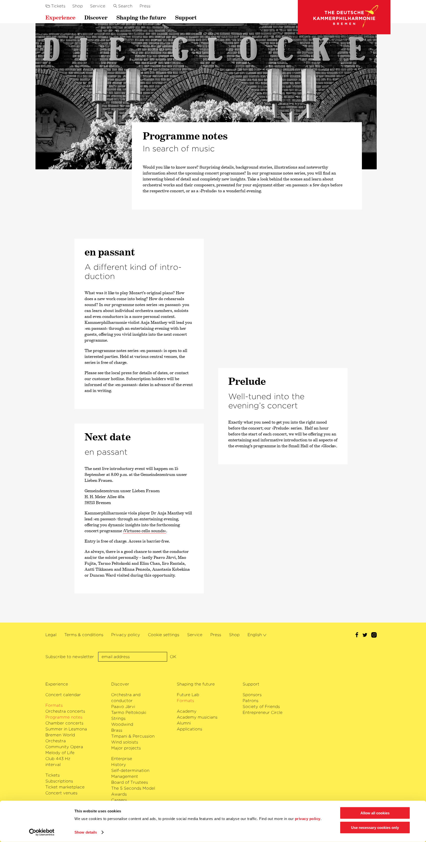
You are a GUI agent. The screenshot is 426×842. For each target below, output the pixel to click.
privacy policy (307, 819)
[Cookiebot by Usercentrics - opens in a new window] (41, 832)
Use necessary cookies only (375, 827)
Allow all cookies (375, 813)
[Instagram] (374, 635)
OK (173, 656)
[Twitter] (364, 635)
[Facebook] (356, 635)
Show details (85, 832)
